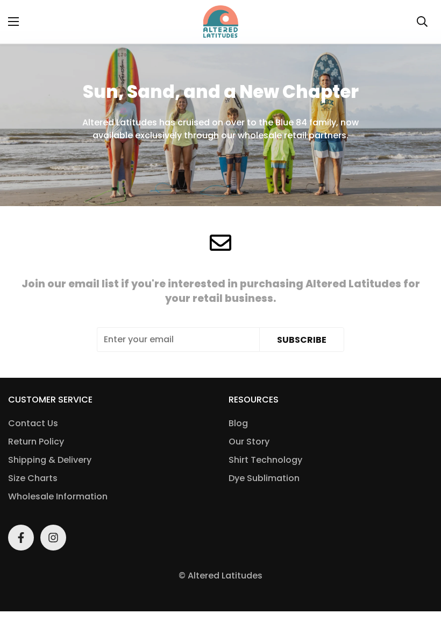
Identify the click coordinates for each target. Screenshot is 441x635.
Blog (238, 423)
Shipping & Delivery (49, 460)
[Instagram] (53, 538)
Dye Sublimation (264, 478)
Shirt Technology (265, 460)
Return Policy (36, 441)
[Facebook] (21, 538)
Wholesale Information (58, 496)
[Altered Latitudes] (220, 21)
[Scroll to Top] (420, 576)
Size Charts (33, 478)
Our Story (249, 441)
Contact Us (33, 423)
